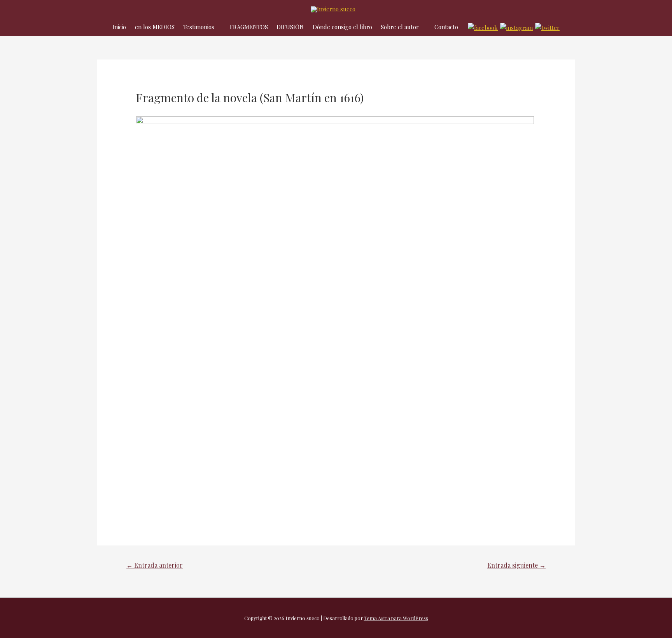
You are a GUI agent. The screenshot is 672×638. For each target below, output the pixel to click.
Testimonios (198, 27)
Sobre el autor (400, 27)
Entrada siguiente (516, 565)
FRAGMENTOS (249, 27)
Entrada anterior (154, 565)
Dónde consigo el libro (342, 27)
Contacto (446, 27)
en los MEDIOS (155, 27)
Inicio (119, 27)
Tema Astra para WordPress (396, 618)
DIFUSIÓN (290, 27)
